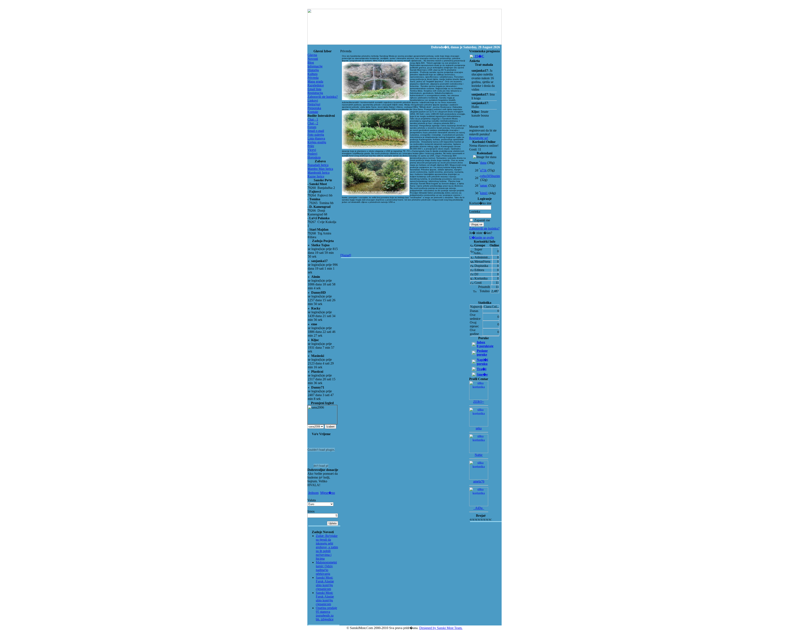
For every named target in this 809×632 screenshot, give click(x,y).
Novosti (312, 59)
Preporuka (314, 108)
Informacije (315, 66)
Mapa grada (315, 81)
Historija (313, 70)
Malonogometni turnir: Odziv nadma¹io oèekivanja (326, 568)
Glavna (312, 55)
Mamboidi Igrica (318, 172)
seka (479, 428)
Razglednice (315, 85)
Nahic (479, 455)
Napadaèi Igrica (317, 165)
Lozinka (474, 211)
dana (483, 162)
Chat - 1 (312, 119)
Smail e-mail (315, 131)
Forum (311, 127)
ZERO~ (478, 401)
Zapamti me (482, 220)
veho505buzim (490, 176)
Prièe (310, 146)
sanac (484, 185)
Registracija (315, 93)
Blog (310, 62)
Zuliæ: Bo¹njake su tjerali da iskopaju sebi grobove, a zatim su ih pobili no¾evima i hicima (327, 547)
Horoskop (314, 157)
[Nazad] (345, 255)
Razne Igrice (315, 176)
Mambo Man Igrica (320, 169)
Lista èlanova (316, 138)
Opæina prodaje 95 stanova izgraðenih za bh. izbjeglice (326, 613)
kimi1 (484, 193)
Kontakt (312, 112)
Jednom (313, 493)
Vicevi (311, 150)
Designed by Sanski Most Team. (440, 628)
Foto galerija (315, 134)
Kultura (312, 74)
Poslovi (312, 153)
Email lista (314, 89)
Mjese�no (327, 493)
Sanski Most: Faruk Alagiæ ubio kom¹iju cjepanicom (325, 583)
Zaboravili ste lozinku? (322, 96)
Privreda (313, 77)
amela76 (478, 481)
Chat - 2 (312, 123)
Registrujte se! (478, 138)
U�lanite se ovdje (481, 237)
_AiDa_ (478, 508)
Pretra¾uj (313, 104)
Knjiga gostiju (316, 142)
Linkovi (312, 100)
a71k (483, 170)
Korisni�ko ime (480, 203)
